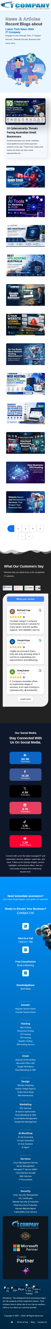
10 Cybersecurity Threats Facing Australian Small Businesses (22, 132)
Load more (25, 699)
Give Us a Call (25, 938)
